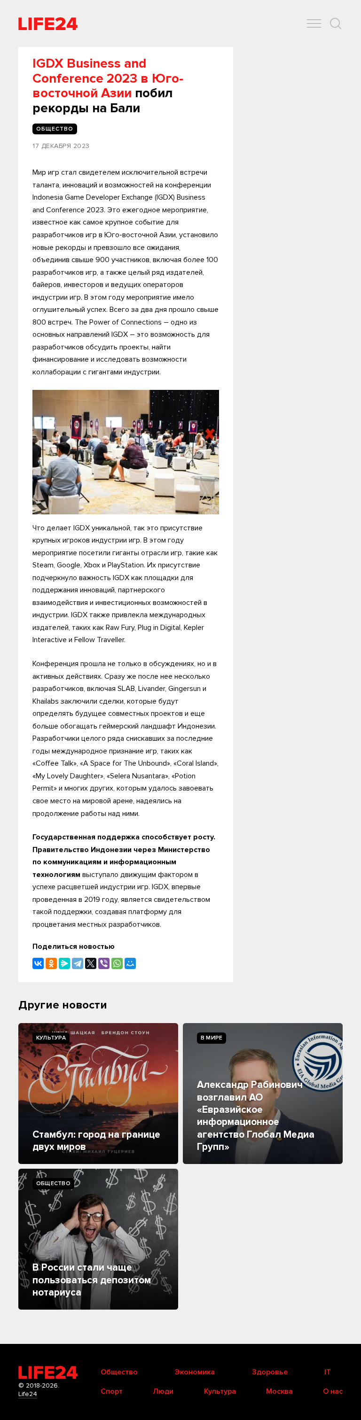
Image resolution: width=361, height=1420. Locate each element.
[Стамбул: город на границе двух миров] (98, 1093)
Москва (279, 1391)
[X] (90, 963)
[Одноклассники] (51, 963)
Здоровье (270, 1372)
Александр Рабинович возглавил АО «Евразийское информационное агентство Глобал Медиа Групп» (255, 1116)
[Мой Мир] (130, 963)
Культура (51, 1037)
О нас (333, 1391)
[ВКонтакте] (38, 963)
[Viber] (104, 963)
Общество (53, 1183)
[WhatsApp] (117, 963)
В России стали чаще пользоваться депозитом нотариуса (91, 1280)
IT (327, 1372)
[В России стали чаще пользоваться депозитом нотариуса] (98, 1239)
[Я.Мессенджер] (64, 963)
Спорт (112, 1391)
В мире (211, 1037)
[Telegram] (77, 963)
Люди (163, 1391)
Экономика (194, 1372)
